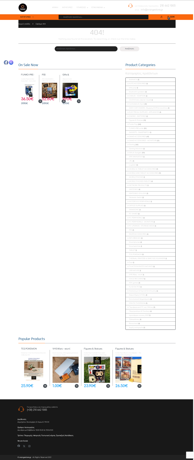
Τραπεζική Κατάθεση (64, 435)
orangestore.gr (25, 457)
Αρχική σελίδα (24, 24)
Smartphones (134, 242)
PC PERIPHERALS (136, 218)
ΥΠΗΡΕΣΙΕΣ (81, 7)
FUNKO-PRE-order (27, 76)
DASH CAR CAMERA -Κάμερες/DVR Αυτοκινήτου (148, 108)
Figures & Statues (136, 120)
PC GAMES (133, 214)
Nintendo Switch (135, 197)
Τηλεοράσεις (134, 319)
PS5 (44, 75)
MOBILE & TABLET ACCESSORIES (142, 169)
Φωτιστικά (133, 323)
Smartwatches (134, 246)
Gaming (132, 145)
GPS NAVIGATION (136, 157)
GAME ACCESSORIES (137, 136)
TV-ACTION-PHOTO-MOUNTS (141, 266)
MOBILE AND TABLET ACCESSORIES (143, 173)
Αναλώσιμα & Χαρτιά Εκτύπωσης (142, 291)
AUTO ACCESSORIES (137, 83)
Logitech (132, 165)
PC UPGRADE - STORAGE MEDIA (141, 226)
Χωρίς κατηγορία (136, 327)
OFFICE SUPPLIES (136, 206)
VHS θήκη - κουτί (135, 275)
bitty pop (132, 88)
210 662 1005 (168, 5)
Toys (131, 262)
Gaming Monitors (136, 149)
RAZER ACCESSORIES (137, 234)
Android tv (133, 79)
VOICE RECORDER (136, 279)
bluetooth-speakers (137, 92)
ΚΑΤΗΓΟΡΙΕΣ (67, 7)
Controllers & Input (136, 104)
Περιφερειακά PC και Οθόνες (141, 307)
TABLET (132, 250)
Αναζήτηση (129, 49)
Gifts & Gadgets (67, 76)
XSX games (133, 283)
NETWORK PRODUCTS (138, 185)
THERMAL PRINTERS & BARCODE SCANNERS (147, 258)
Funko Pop (133, 124)
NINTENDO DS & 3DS (137, 193)
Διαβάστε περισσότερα (41, 386)
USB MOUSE (134, 270)
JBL (130, 161)
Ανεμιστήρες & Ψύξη (137, 295)
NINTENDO (133, 189)
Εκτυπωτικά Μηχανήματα (139, 299)
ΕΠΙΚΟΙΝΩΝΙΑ (97, 7)
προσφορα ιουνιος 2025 (139, 315)
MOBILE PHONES (136, 177)
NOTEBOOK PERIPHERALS (139, 201)
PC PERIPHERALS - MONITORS (141, 222)
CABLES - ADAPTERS (137, 96)
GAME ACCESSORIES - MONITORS (143, 140)
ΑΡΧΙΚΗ (55, 7)
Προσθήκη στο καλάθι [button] (38, 101)
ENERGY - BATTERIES (137, 116)
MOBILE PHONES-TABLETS (140, 181)
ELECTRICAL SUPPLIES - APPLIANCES (144, 112)
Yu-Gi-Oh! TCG (134, 287)
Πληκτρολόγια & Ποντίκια (139, 311)
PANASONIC (134, 210)
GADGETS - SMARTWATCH (139, 132)
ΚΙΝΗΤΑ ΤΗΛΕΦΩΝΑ (137, 303)
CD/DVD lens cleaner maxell (140, 100)
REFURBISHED (135, 238)
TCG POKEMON (135, 254)
